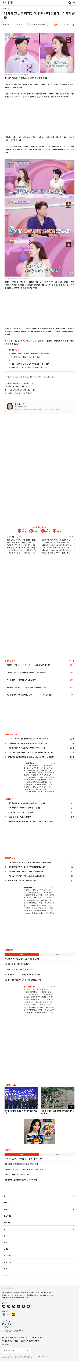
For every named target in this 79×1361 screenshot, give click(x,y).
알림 (5, 1275)
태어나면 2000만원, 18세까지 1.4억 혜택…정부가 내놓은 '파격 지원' (31, 821)
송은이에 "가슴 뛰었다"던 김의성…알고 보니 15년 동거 (23, 980)
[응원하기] (23, 404)
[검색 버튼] (69, 3)
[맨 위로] (74, 1352)
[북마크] (72, 24)
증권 (5, 1196)
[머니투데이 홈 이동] (8, 1288)
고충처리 (37, 1341)
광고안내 (10, 1341)
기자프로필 (7, 1262)
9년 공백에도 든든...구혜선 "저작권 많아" (21, 812)
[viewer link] (71, 70)
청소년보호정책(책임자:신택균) (34, 1337)
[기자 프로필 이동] (9, 406)
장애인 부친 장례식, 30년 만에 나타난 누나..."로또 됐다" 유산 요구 (29, 665)
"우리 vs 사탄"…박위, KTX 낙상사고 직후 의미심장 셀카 (26, 876)
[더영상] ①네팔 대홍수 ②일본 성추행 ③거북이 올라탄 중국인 (57, 1112)
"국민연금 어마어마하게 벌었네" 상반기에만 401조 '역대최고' (28, 739)
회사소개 (4, 1337)
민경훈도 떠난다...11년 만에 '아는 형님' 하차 (22, 881)
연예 (8, 8)
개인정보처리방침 (19, 1337)
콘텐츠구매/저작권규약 (27, 1341)
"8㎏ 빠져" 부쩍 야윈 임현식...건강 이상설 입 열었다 (22, 959)
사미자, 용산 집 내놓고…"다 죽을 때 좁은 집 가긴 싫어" (29, 367)
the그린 (7, 1223)
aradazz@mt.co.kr (21, 407)
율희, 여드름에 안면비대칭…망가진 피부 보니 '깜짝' (21, 1164)
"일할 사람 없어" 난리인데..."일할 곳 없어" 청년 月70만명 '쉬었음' (29, 862)
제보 (5, 1269)
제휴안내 (16, 1341)
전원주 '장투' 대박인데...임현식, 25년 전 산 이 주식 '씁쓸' (30, 364)
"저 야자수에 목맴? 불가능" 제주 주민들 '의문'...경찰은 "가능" (28, 743)
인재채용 (10, 1337)
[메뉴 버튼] (74, 3)
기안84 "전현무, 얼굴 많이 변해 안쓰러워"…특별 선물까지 (30, 354)
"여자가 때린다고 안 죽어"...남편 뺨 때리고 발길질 (24, 808)
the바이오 (7, 1216)
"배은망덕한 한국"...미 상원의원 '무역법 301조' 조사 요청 (26, 748)
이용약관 (4, 1341)
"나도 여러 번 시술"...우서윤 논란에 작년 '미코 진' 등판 (25, 872)
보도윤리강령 (5, 1345)
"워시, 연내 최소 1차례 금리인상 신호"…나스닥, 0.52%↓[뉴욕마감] (29, 695)
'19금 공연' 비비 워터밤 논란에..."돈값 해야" (25, 357)
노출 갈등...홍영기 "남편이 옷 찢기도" (20, 817)
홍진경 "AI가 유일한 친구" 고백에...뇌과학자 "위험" (21, 1180)
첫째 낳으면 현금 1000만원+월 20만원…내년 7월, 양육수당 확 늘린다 (31, 757)
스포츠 (6, 1249)
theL (6, 1209)
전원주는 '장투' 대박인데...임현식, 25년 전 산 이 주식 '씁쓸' (26, 687)
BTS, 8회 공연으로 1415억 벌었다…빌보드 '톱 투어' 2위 (23, 1159)
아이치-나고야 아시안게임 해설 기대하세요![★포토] (21, 1112)
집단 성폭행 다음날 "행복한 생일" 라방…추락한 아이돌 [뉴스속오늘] (30, 752)
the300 (7, 1203)
